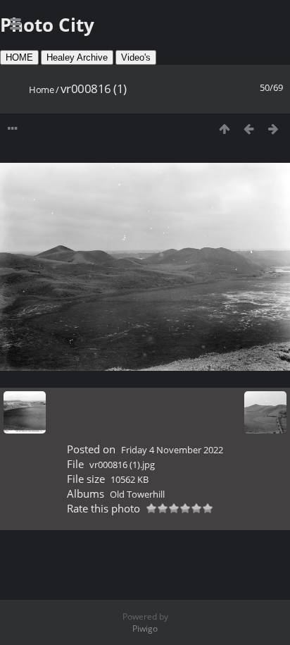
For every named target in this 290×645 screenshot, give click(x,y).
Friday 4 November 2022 (172, 449)
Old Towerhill (137, 494)
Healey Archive (77, 57)
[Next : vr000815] (273, 129)
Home (41, 89)
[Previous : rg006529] (249, 129)
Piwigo (145, 628)
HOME (19, 57)
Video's (136, 57)
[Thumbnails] (224, 129)
